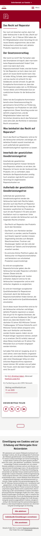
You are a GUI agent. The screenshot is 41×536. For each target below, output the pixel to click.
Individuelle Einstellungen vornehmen (21, 517)
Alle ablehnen (20, 511)
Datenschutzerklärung (30, 528)
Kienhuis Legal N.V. (12, 379)
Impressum (28, 530)
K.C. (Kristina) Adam (16, 376)
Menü (37, 8)
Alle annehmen (21, 523)
